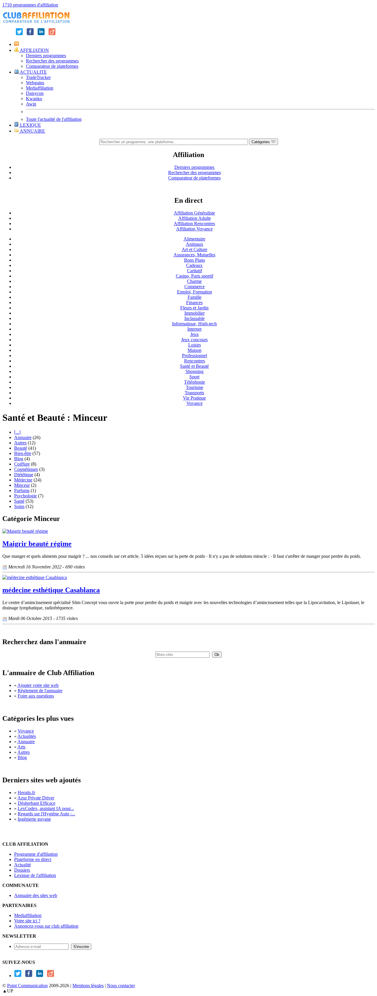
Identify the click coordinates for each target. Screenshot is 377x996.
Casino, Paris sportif (194, 275)
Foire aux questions (36, 695)
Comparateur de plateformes (52, 66)
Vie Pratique (194, 397)
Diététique (23, 474)
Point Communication (27, 985)
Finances (194, 302)
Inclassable (194, 318)
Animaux (194, 244)
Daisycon (35, 93)
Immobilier (194, 313)
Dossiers (22, 870)
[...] (17, 432)
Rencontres (194, 360)
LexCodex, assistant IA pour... (46, 808)
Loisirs (194, 344)
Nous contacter (121, 985)
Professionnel (194, 355)
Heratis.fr (26, 792)
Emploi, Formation (194, 291)
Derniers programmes (46, 55)
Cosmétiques (26, 469)
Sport (194, 376)
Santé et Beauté (194, 366)
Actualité (22, 864)
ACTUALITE (33, 72)
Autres (20, 442)
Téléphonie (194, 382)
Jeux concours (194, 339)
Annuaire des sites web (35, 895)
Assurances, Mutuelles (194, 254)
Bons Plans (194, 260)
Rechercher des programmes (52, 60)
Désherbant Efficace (36, 803)
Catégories (261, 142)
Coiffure (22, 463)
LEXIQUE (30, 125)
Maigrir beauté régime (37, 544)
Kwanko (34, 98)
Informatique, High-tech (194, 323)
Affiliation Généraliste (194, 212)
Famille (194, 297)
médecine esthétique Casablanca (51, 590)
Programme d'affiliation (36, 854)
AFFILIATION (34, 50)
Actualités (26, 736)
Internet (194, 329)
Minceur (22, 485)
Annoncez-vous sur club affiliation (46, 926)
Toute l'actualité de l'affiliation (54, 119)
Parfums (21, 490)
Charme (194, 281)
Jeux (194, 334)
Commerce (194, 286)
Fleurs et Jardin (194, 307)
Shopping (195, 371)
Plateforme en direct (32, 859)
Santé (19, 501)
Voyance (194, 403)
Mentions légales (88, 985)
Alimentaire (194, 238)
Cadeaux (194, 265)
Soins (19, 506)
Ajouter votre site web (38, 685)
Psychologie (25, 495)
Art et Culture (194, 249)
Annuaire (23, 437)
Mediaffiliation (39, 87)
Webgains (35, 82)
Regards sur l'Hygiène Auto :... (46, 813)
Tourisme (194, 387)
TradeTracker (38, 77)
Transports (194, 392)
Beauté (20, 448)
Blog (18, 458)
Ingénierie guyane (34, 819)
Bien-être (22, 453)
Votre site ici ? (27, 920)
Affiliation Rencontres (194, 223)
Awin (31, 103)
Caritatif (194, 270)
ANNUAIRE (32, 130)
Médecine (23, 479)
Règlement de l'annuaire (40, 690)
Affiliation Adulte (194, 218)
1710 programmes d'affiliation (30, 4)
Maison (194, 350)
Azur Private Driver (35, 797)
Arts (21, 746)
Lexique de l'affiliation (35, 875)
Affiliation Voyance (194, 228)
